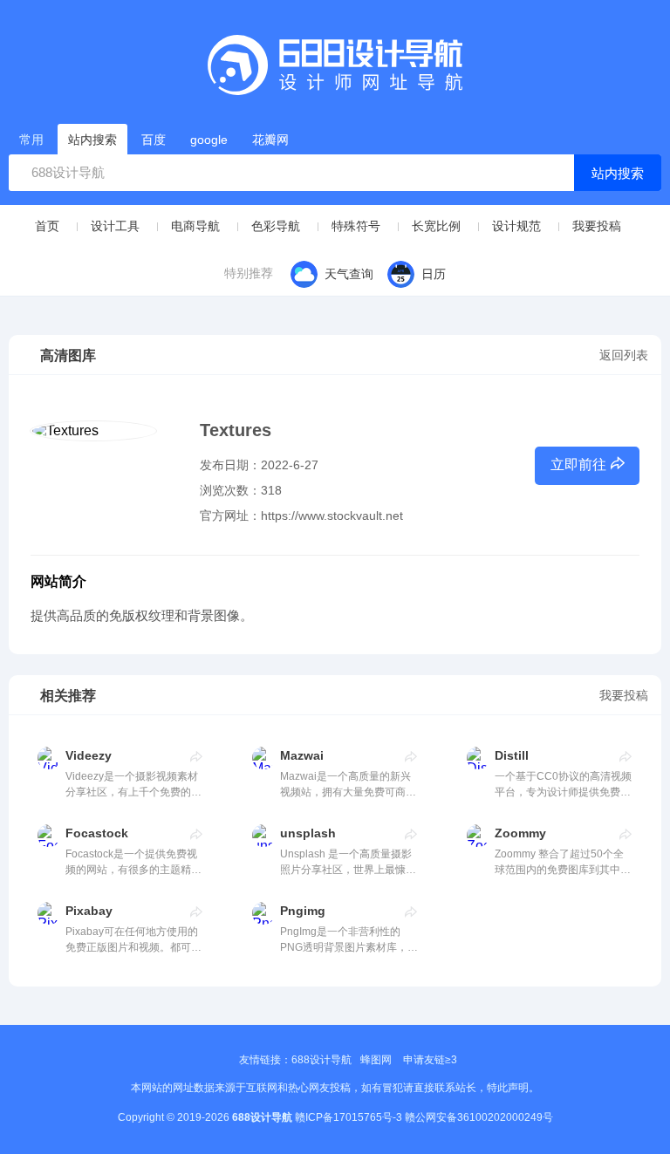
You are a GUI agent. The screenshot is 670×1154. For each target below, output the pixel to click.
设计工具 (115, 226)
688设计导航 (321, 1060)
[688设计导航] (335, 70)
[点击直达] (196, 756)
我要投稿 (596, 226)
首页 (47, 226)
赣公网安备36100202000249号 (479, 1117)
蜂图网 (376, 1060)
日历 (433, 274)
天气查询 (349, 274)
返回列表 (623, 355)
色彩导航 (275, 226)
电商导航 (195, 226)
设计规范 (516, 226)
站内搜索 (617, 173)
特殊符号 (356, 226)
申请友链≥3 (430, 1060)
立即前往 (578, 464)
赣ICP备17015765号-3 (348, 1117)
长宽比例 (436, 226)
